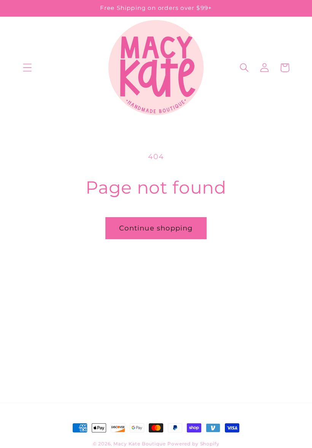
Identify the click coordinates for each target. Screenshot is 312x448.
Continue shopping (156, 228)
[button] (28, 68)
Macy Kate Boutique (139, 443)
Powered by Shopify (193, 443)
